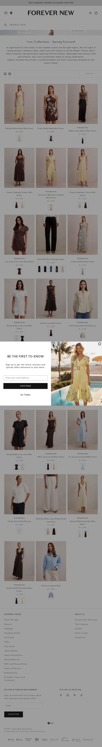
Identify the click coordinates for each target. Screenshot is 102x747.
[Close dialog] (99, 343)
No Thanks (25, 394)
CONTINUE (25, 386)
